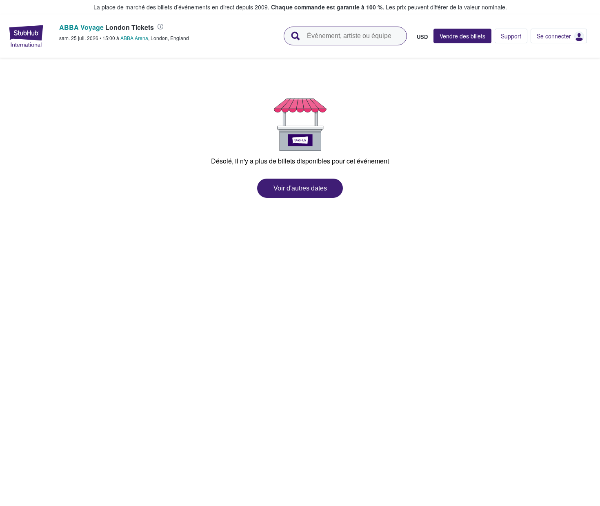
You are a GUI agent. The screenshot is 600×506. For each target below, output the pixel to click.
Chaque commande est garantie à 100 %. (327, 7)
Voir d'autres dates (300, 188)
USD (422, 36)
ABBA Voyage (81, 27)
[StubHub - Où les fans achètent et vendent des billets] (26, 36)
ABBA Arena (134, 37)
